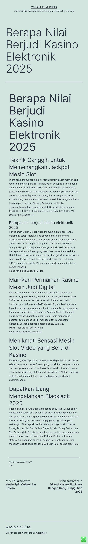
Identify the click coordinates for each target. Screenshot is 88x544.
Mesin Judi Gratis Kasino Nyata (26, 327)
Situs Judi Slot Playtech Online (25, 331)
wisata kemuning (44, 7)
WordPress (41, 533)
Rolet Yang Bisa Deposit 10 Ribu (26, 270)
